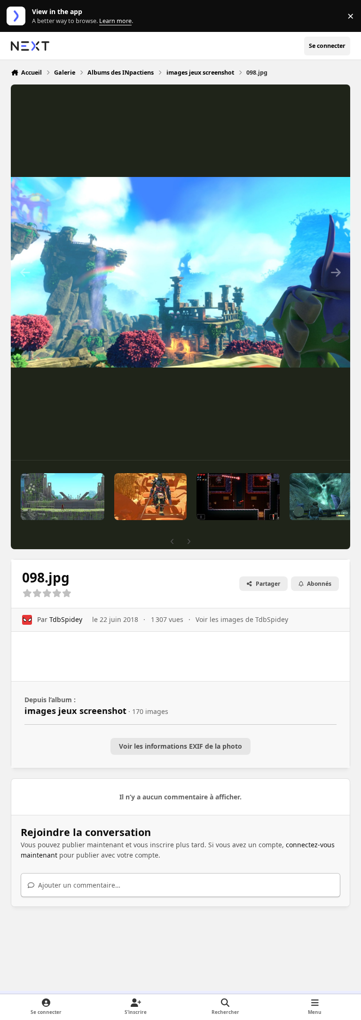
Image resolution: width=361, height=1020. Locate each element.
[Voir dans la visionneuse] (180, 272)
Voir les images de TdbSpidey (242, 619)
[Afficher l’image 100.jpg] (238, 496)
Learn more (18, 16)
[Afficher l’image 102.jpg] (62, 496)
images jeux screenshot (75, 710)
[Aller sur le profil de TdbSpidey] (27, 620)
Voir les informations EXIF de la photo (180, 746)
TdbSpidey (65, 619)
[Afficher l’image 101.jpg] (150, 496)
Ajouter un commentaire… (78, 885)
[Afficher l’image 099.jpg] (321, 496)
